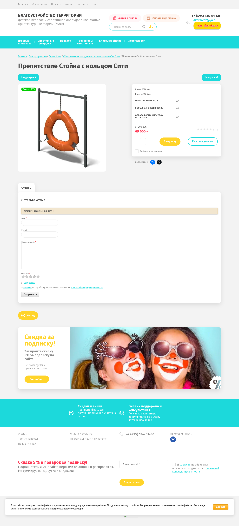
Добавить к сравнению (152, 151)
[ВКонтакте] (152, 162)
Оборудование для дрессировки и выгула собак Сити (91, 56)
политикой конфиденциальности (195, 470)
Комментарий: (28, 242)
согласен (27, 287)
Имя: (24, 218)
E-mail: (24, 230)
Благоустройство (38, 56)
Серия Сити (55, 56)
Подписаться (131, 482)
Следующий (211, 77)
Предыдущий (28, 77)
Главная (22, 56)
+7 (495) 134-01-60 (206, 16)
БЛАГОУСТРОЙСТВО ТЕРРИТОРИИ (50, 15)
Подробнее (29, 282)
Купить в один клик (202, 141)
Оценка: (25, 273)
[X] (159, 162)
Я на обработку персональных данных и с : (63, 287)
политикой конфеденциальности (87, 287)
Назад (31, 315)
